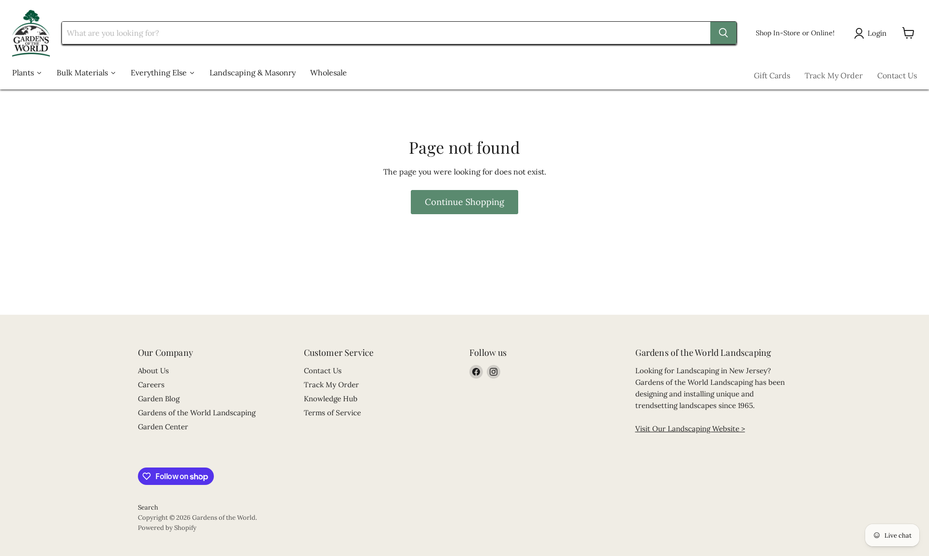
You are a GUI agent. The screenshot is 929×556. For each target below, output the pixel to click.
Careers (151, 384)
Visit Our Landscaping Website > (690, 428)
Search (148, 507)
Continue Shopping (464, 201)
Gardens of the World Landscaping (196, 412)
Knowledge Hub (331, 398)
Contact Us (897, 75)
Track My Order (834, 75)
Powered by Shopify (167, 528)
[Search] (723, 33)
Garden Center (163, 426)
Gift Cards (772, 75)
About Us (153, 370)
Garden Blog (159, 398)
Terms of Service (332, 412)
